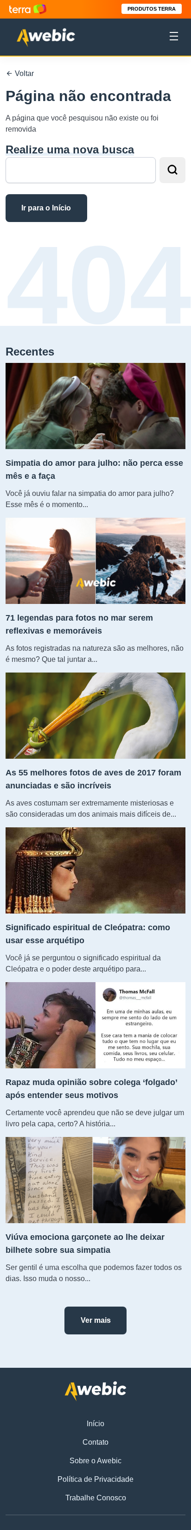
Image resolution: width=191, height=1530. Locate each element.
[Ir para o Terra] (27, 9)
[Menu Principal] (174, 37)
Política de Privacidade (95, 1479)
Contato (95, 1442)
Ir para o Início (46, 208)
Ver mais (96, 1320)
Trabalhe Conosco (95, 1498)
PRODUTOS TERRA (151, 9)
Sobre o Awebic (95, 1461)
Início (95, 1424)
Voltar (23, 73)
